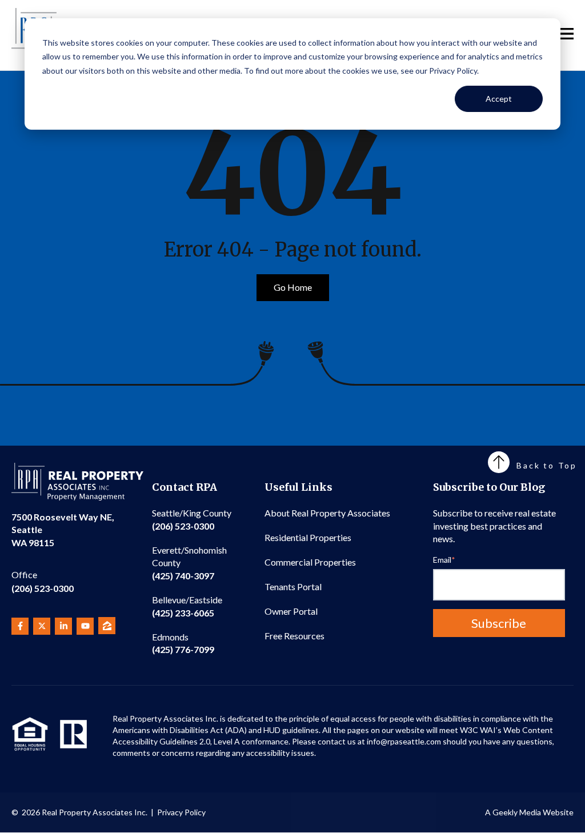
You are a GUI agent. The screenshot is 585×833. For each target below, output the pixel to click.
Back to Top (546, 465)
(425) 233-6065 (187, 606)
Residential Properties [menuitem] (308, 537)
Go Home (293, 287)
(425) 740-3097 (189, 562)
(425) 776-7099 (183, 643)
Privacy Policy (181, 812)
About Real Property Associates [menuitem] (327, 512)
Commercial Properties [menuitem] (310, 561)
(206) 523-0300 (42, 581)
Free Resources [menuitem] (294, 635)
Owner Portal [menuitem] (291, 611)
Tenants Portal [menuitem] (293, 586)
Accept (499, 98)
